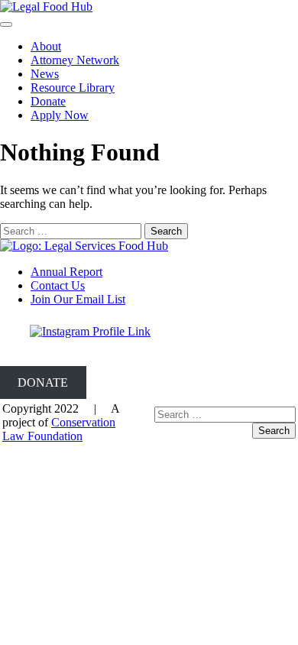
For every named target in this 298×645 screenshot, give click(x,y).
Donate (48, 101)
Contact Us (58, 285)
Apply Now (60, 115)
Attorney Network (75, 59)
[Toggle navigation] (6, 24)
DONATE (43, 382)
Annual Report (66, 271)
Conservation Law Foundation (58, 429)
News (45, 73)
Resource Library (73, 87)
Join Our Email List (78, 299)
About (46, 46)
